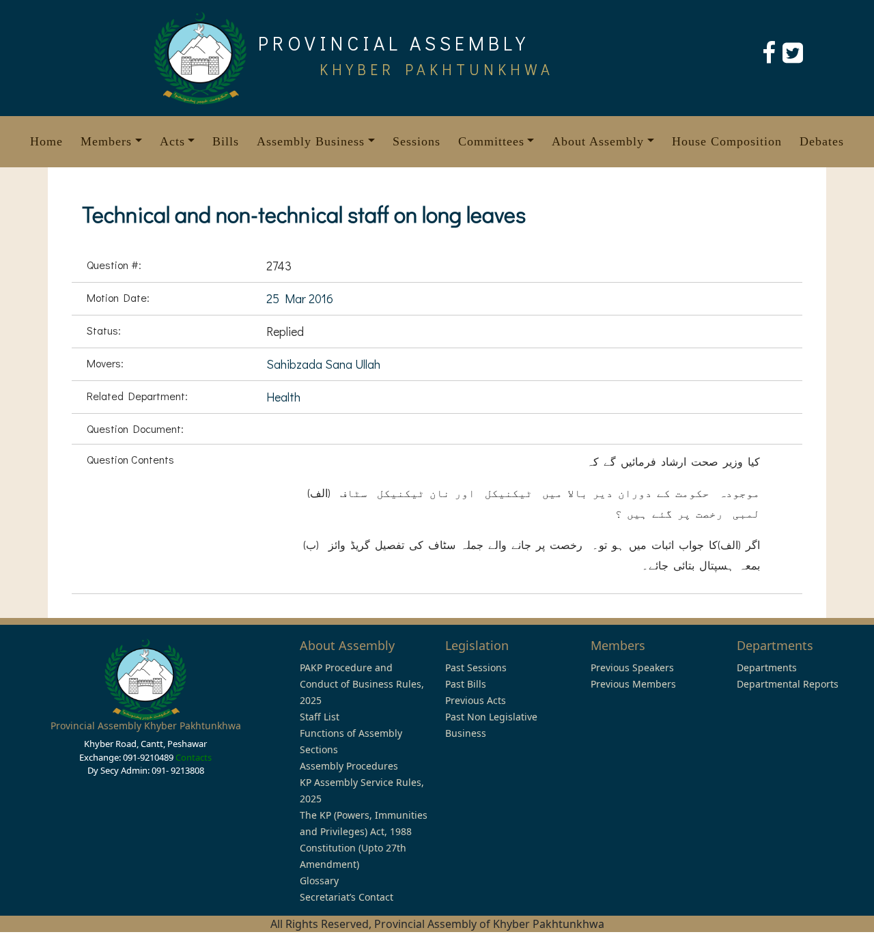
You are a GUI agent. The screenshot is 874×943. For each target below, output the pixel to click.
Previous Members (633, 683)
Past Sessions (476, 667)
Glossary (319, 880)
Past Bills (465, 683)
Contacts (193, 757)
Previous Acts (475, 700)
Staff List (319, 716)
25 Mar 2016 (299, 298)
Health (283, 397)
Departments (767, 667)
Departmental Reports (787, 683)
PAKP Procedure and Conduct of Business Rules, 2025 (362, 684)
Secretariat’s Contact (346, 896)
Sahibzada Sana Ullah (323, 364)
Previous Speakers (632, 667)
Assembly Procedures (349, 765)
